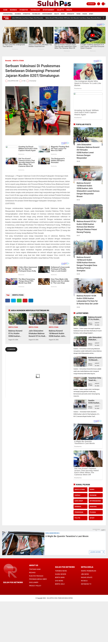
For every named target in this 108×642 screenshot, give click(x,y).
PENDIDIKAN (79, 512)
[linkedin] (30, 300)
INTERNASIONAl (95, 501)
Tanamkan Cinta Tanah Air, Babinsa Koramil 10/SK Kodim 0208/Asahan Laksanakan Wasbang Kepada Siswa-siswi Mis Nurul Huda (94, 379)
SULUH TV (60, 10)
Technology (35, 10)
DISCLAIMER (33, 582)
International (8, 14)
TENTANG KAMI (34, 569)
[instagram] (8, 4)
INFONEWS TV (86, 584)
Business (13, 10)
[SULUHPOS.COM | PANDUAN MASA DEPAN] (54, 6)
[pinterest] (25, 300)
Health (69, 10)
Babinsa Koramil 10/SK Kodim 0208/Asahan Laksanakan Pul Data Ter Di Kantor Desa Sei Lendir (87, 300)
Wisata (84, 14)
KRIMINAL (78, 506)
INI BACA (84, 581)
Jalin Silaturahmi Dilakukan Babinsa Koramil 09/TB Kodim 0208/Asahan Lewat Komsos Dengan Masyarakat (88, 151)
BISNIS (92, 489)
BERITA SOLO (60, 584)
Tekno (78, 14)
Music (63, 14)
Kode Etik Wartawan (36, 576)
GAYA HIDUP (79, 501)
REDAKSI (32, 573)
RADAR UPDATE (86, 577)
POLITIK (77, 518)
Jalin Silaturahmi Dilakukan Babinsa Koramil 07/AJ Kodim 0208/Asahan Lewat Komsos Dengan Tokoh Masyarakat (38, 333)
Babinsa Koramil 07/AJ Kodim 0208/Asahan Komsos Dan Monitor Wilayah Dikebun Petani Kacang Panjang (87, 226)
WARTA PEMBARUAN (88, 571)
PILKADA (93, 512)
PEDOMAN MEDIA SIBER (38, 579)
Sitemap (91, 4)
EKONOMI (93, 495)
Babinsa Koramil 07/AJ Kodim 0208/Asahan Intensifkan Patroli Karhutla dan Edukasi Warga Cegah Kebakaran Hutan (17, 333)
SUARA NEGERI (60, 574)
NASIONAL (93, 506)
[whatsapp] (19, 300)
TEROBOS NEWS (61, 571)
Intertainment (48, 10)
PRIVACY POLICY (35, 586)
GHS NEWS (59, 581)
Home (5, 10)
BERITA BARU (60, 577)
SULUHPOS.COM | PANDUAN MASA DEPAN (60, 598)
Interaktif (70, 14)
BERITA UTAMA (18, 61)
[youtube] (11, 4)
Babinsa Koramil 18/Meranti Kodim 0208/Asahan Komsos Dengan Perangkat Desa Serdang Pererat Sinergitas (87, 264)
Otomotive (24, 10)
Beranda (8, 61)
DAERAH (77, 495)
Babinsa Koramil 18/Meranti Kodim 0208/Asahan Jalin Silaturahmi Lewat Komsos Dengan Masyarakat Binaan (57, 333)
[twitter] (5, 4)
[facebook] (2, 4)
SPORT (92, 518)
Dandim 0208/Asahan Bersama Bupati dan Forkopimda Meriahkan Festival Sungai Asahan (94, 401)
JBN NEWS (85, 574)
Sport (91, 14)
